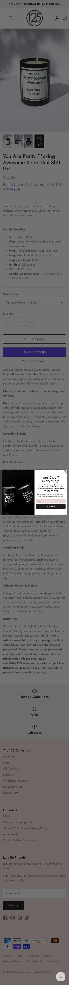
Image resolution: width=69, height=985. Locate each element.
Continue (51, 506)
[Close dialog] (65, 471)
